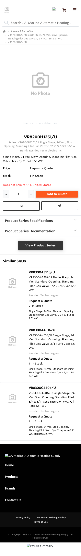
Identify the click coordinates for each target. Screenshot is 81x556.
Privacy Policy (23, 517)
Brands (10, 488)
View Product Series (40, 245)
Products (11, 477)
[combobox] (40, 22)
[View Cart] (64, 9)
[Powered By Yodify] (40, 549)
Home (9, 465)
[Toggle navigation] (74, 10)
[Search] (5, 22)
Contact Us (13, 500)
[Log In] (54, 9)
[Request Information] (21, 206)
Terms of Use (41, 521)
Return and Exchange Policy (51, 517)
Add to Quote (57, 194)
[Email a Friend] (59, 205)
